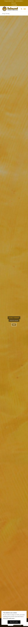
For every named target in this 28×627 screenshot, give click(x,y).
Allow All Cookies (14, 622)
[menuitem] (21, 9)
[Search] (21, 9)
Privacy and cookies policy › (9, 618)
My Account (14, 3)
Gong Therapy (6, 13)
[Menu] (24, 9)
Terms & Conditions (19, 0)
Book (14, 324)
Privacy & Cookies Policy (9, 0)
